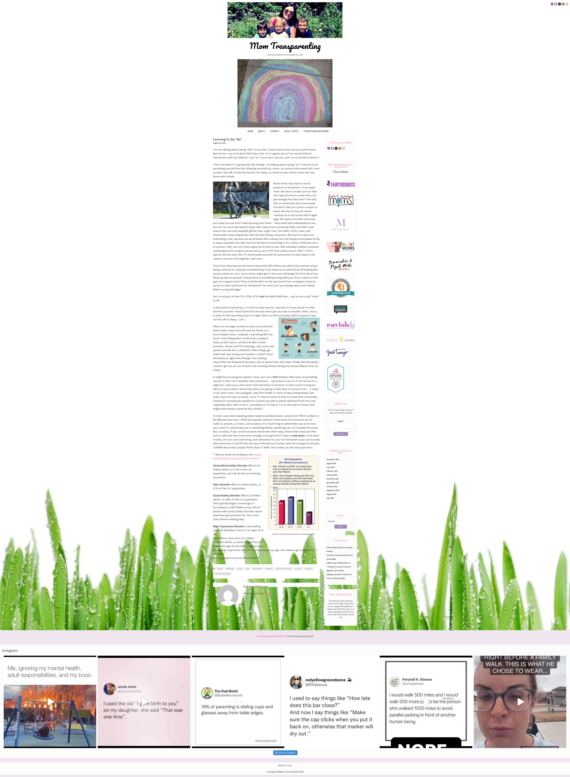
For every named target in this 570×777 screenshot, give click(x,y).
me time (240, 569)
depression (230, 569)
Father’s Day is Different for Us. (339, 563)
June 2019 (330, 467)
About (261, 131)
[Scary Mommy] (340, 171)
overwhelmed (257, 569)
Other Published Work (316, 131)
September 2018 (333, 490)
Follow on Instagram (287, 752)
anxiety (220, 569)
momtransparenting (49, 659)
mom (247, 569)
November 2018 (333, 482)
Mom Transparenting (285, 46)
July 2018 (330, 498)
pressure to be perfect (284, 569)
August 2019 (331, 463)
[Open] (50, 702)
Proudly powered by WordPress (271, 636)
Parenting (269, 593)
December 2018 (333, 479)
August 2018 (331, 494)
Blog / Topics (291, 131)
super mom (308, 569)
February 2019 (332, 471)
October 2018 (332, 486)
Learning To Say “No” (227, 139)
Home (250, 131)
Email (341, 421)
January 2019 (332, 475)
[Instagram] (92, 744)
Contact (274, 131)
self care (298, 569)
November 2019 (333, 459)
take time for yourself (222, 574)
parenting (269, 569)
